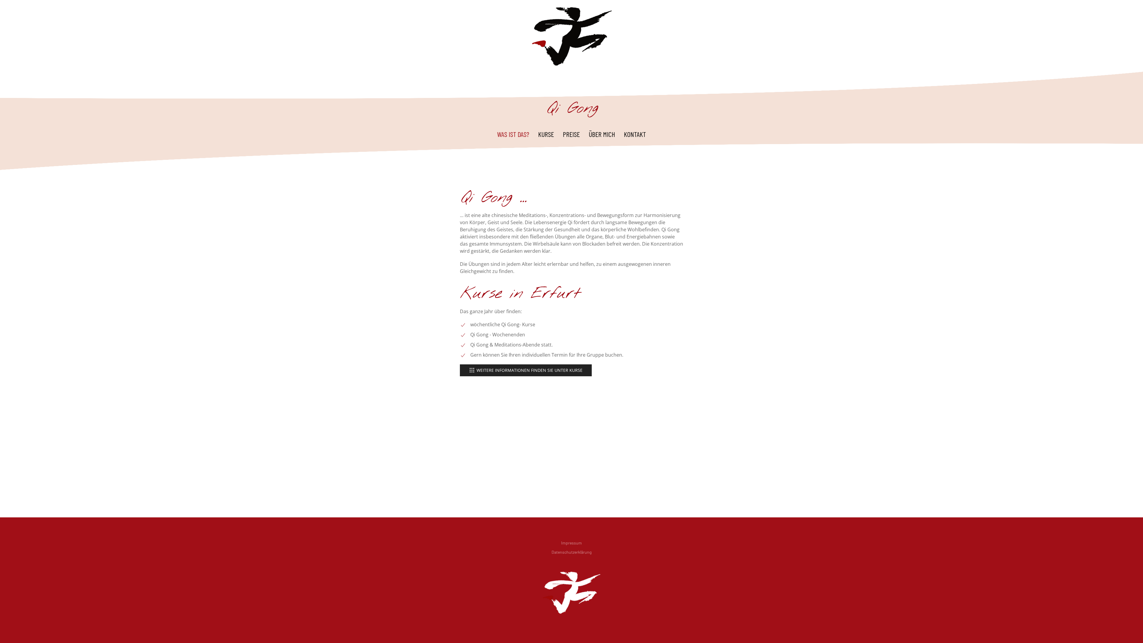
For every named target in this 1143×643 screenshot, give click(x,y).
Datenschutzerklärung (571, 552)
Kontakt (635, 134)
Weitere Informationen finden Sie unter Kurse (530, 370)
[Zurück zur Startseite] (571, 36)
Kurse (546, 134)
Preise (571, 134)
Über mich (602, 134)
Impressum (571, 542)
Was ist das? (513, 134)
